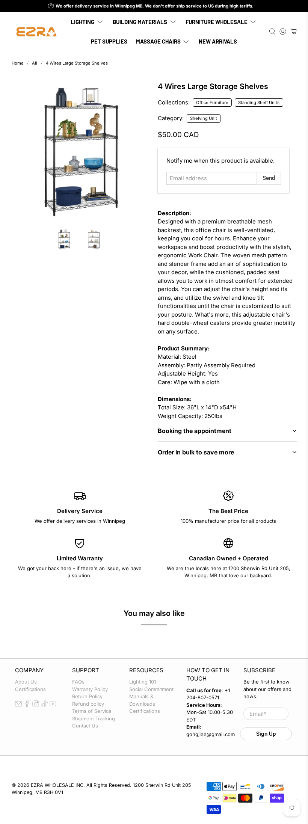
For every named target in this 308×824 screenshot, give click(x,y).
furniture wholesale (217, 21)
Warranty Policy (90, 689)
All (34, 63)
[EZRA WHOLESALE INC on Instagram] (35, 705)
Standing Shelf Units (258, 102)
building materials (140, 21)
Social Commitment (151, 689)
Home (18, 63)
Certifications (30, 689)
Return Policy (87, 696)
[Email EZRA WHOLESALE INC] (18, 705)
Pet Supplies (109, 41)
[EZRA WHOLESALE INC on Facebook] (27, 705)
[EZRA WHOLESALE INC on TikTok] (44, 705)
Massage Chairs (158, 41)
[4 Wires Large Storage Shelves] (81, 151)
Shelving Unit (203, 118)
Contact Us (85, 726)
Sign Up (266, 733)
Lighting (82, 21)
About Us (26, 682)
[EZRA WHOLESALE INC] (36, 31)
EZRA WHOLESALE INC (57, 785)
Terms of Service (92, 711)
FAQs (78, 682)
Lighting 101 (142, 682)
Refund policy (88, 704)
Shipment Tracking (93, 718)
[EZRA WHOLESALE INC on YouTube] (53, 705)
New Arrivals (218, 41)
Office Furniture (212, 102)
